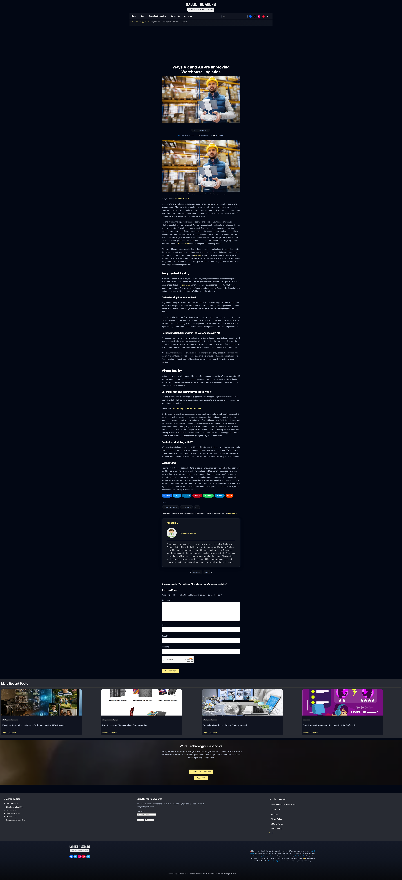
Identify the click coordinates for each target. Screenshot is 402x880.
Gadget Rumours (196, 873)
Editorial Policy (232, 513)
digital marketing (300, 856)
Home (132, 22)
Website (165, 647)
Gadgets (9, 810)
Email (165, 636)
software (271, 856)
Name (165, 625)
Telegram (219, 495)
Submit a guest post (273, 861)
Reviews (9, 817)
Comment (167, 600)
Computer (10, 804)
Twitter (177, 495)
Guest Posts (187, 507)
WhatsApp (208, 495)
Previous (196, 572)
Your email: (141, 811)
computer (261, 856)
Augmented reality (171, 507)
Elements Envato (181, 198)
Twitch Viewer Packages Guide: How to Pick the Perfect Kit (329, 725)
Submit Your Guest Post (201, 772)
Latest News (10, 813)
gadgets (197, 255)
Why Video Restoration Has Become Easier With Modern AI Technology (33, 725)
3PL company (183, 243)
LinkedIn (187, 495)
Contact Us (201, 778)
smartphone (185, 285)
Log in (268, 16)
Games (306, 720)
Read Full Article (9, 733)
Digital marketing (210, 720)
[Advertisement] (201, 43)
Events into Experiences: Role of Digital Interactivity (226, 725)
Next (207, 572)
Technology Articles (142, 22)
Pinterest (197, 495)
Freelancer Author (187, 135)
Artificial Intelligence (10, 720)
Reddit (229, 495)
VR (197, 507)
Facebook (166, 495)
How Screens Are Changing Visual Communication (124, 725)
